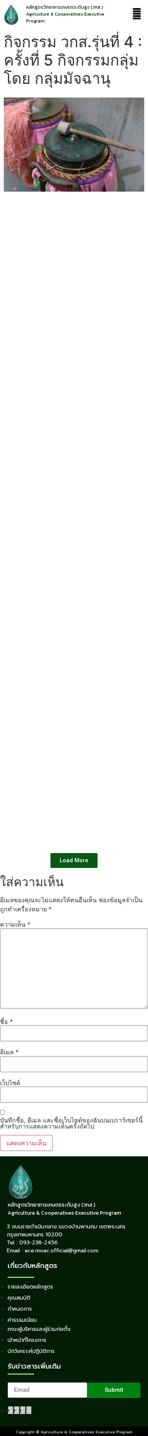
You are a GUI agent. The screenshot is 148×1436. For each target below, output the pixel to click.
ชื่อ (6, 1021)
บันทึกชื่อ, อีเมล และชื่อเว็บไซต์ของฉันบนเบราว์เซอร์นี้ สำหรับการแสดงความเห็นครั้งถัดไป (71, 1123)
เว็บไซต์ (10, 1083)
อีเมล (9, 1052)
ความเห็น (15, 924)
